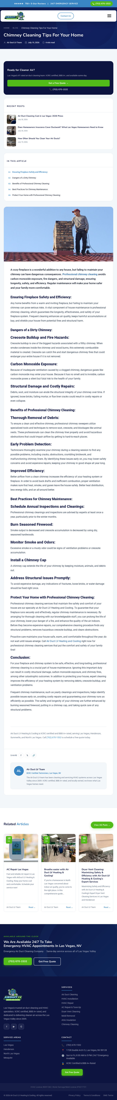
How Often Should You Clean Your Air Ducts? (39, 138)
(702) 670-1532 (103, 3)
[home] (15, 16)
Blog (15, 28)
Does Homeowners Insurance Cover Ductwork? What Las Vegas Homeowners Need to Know (60, 127)
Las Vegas (9, 1045)
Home (7, 28)
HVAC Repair (68, 1003)
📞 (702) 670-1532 (58, 89)
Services (67, 987)
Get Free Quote (47, 961)
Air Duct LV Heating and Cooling (63, 641)
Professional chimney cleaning (80, 274)
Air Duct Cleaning (70, 994)
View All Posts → (102, 825)
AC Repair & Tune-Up (71, 1007)
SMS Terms (108, 1095)
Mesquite (8, 1058)
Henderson (9, 1049)
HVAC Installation (70, 999)
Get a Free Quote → (58, 83)
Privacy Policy (74, 1095)
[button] (109, 16)
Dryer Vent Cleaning (71, 1011)
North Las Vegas (12, 1053)
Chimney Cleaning (70, 1024)
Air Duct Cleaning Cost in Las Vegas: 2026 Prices (40, 116)
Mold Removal (68, 1016)
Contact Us (66, 16)
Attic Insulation (69, 1020)
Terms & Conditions (91, 1095)
